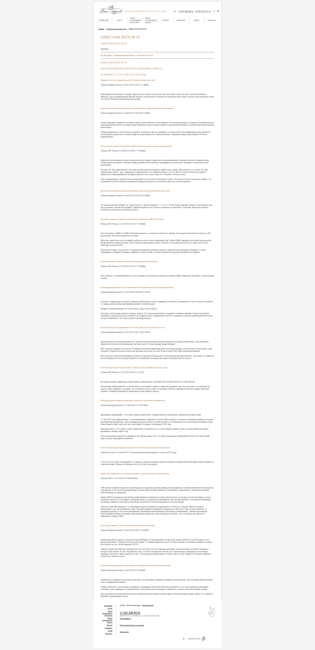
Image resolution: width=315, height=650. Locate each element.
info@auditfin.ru (125, 619)
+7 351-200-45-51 (186, 11)
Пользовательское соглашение (132, 625)
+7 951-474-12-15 (203, 11)
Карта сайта (124, 632)
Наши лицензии (147, 605)
